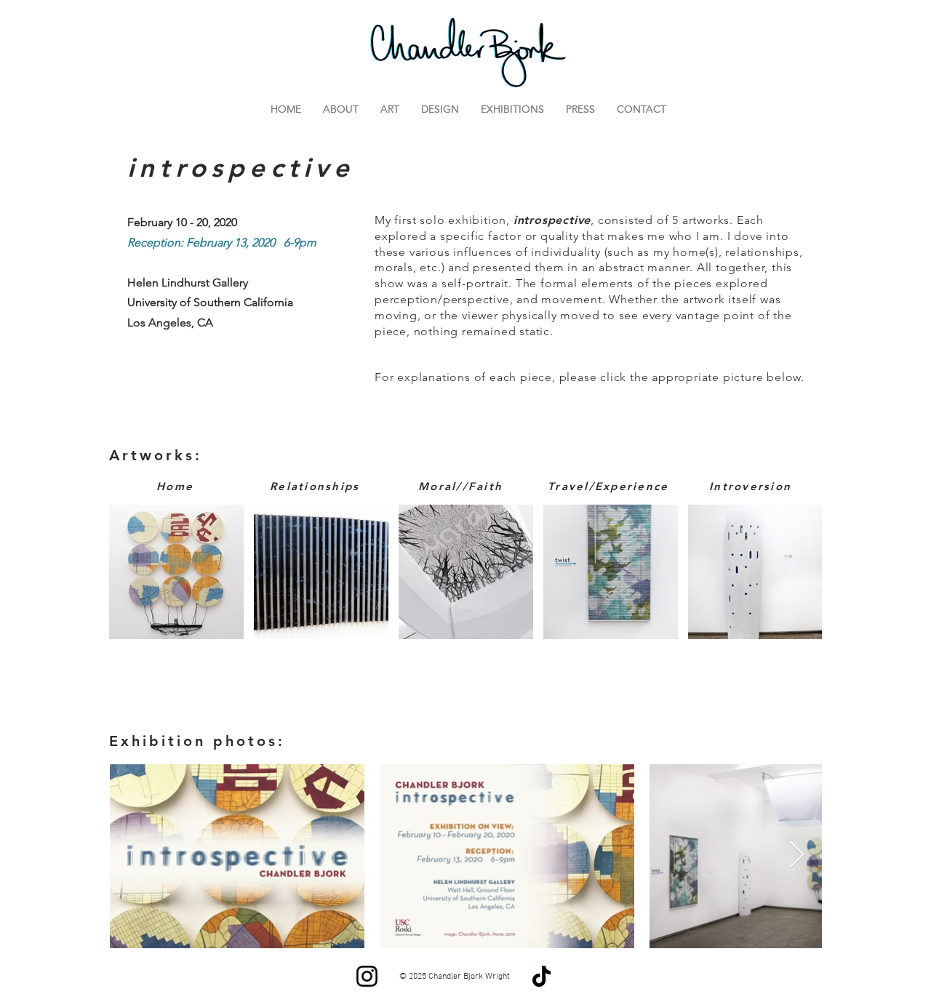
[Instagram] (367, 976)
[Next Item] (796, 855)
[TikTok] (541, 976)
